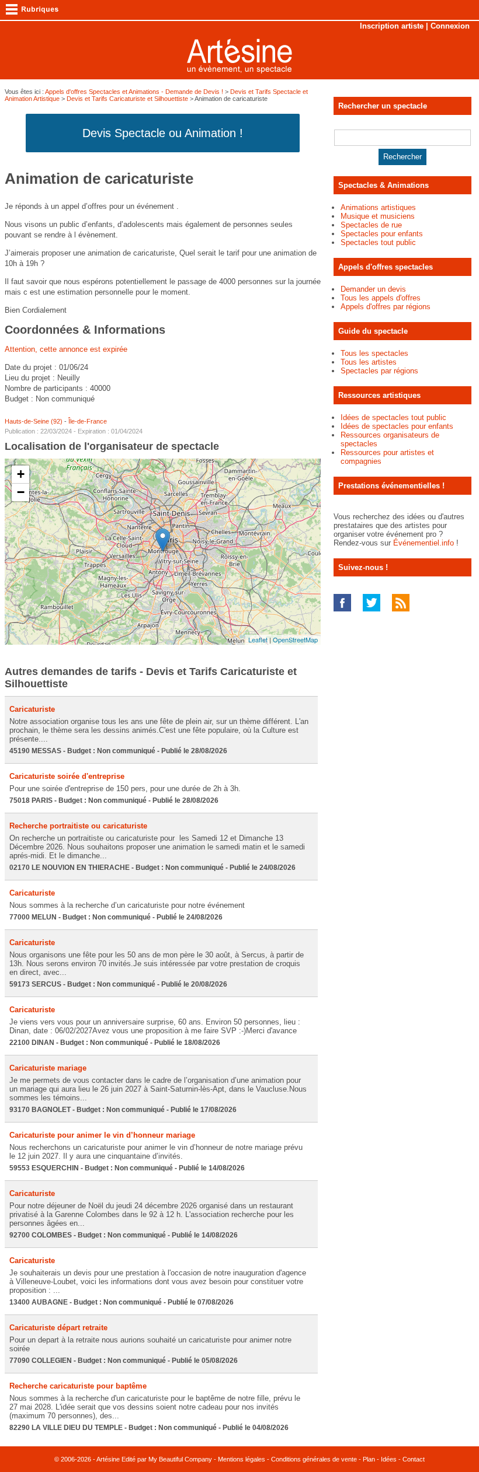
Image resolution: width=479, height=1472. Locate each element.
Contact (413, 1459)
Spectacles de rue (371, 225)
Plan (369, 1459)
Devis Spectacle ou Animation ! (162, 133)
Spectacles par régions (379, 370)
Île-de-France (87, 421)
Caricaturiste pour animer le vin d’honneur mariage (102, 1135)
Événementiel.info (423, 543)
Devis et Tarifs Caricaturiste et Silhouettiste (127, 98)
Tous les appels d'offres (381, 297)
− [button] (21, 492)
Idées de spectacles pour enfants (397, 426)
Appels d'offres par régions (386, 306)
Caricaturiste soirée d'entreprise (66, 776)
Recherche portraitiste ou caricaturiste (78, 825)
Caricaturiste (32, 709)
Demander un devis (373, 289)
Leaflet (258, 639)
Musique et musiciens (378, 216)
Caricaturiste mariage (47, 1068)
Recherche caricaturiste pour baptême (78, 1386)
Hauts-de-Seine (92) (34, 421)
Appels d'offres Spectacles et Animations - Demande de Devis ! (134, 91)
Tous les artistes (369, 362)
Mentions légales (241, 1459)
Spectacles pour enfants (382, 233)
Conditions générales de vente (314, 1459)
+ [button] (21, 474)
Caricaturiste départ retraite (58, 1327)
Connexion (450, 26)
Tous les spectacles (374, 353)
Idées (389, 1459)
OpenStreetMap (295, 639)
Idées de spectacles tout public (393, 417)
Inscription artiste (392, 26)
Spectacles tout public (378, 242)
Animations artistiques (378, 207)
